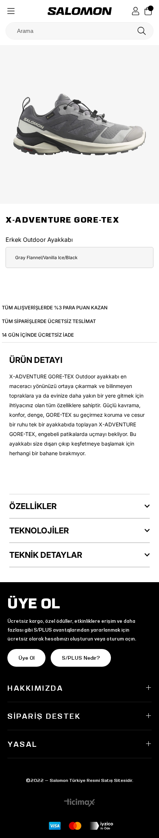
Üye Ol (26, 657)
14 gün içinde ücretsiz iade (38, 335)
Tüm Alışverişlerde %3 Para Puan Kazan (55, 307)
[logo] (79, 11)
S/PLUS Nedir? (81, 657)
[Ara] (141, 31)
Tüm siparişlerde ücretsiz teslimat (49, 321)
